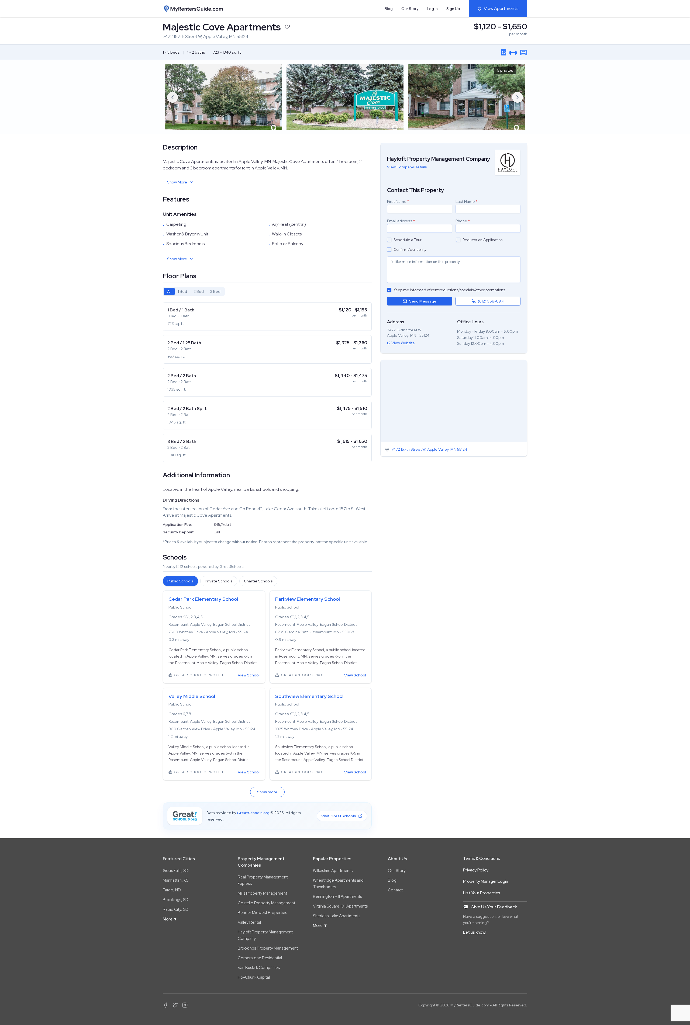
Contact (395, 890)
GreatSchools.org (253, 812)
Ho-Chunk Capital (254, 977)
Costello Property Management (266, 903)
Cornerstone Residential (260, 958)
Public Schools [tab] (180, 581)
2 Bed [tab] (199, 291)
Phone (463, 220)
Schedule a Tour (408, 239)
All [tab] (169, 291)
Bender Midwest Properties (262, 912)
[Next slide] (517, 97)
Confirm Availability (410, 249)
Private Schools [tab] (219, 581)
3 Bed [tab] (215, 291)
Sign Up (453, 8)
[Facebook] (165, 1005)
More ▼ (170, 919)
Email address (401, 220)
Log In (432, 8)
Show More (177, 182)
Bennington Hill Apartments (337, 896)
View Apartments (501, 8)
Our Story (409, 8)
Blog (389, 8)
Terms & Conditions (481, 858)
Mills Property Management (262, 893)
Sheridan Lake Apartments (336, 916)
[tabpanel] (267, 382)
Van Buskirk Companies (259, 967)
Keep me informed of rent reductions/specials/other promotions (449, 289)
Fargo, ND (172, 890)
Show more (267, 792)
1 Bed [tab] (182, 291)
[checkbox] (389, 240)
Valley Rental (249, 922)
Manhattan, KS (175, 880)
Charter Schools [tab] (258, 581)
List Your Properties (481, 893)
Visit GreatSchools (338, 816)
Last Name (467, 201)
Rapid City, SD (175, 909)
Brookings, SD (175, 899)
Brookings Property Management (268, 948)
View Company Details (407, 167)
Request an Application (483, 239)
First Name (398, 201)
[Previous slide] (172, 97)
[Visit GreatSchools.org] (184, 816)
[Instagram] (185, 1005)
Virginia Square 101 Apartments (340, 906)
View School (249, 675)
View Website (403, 342)
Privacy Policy (475, 870)
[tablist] (194, 291)
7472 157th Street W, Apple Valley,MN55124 (429, 449)
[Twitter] (175, 1005)
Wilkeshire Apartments (333, 870)
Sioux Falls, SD (176, 870)
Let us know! (474, 932)
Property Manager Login (485, 881)
